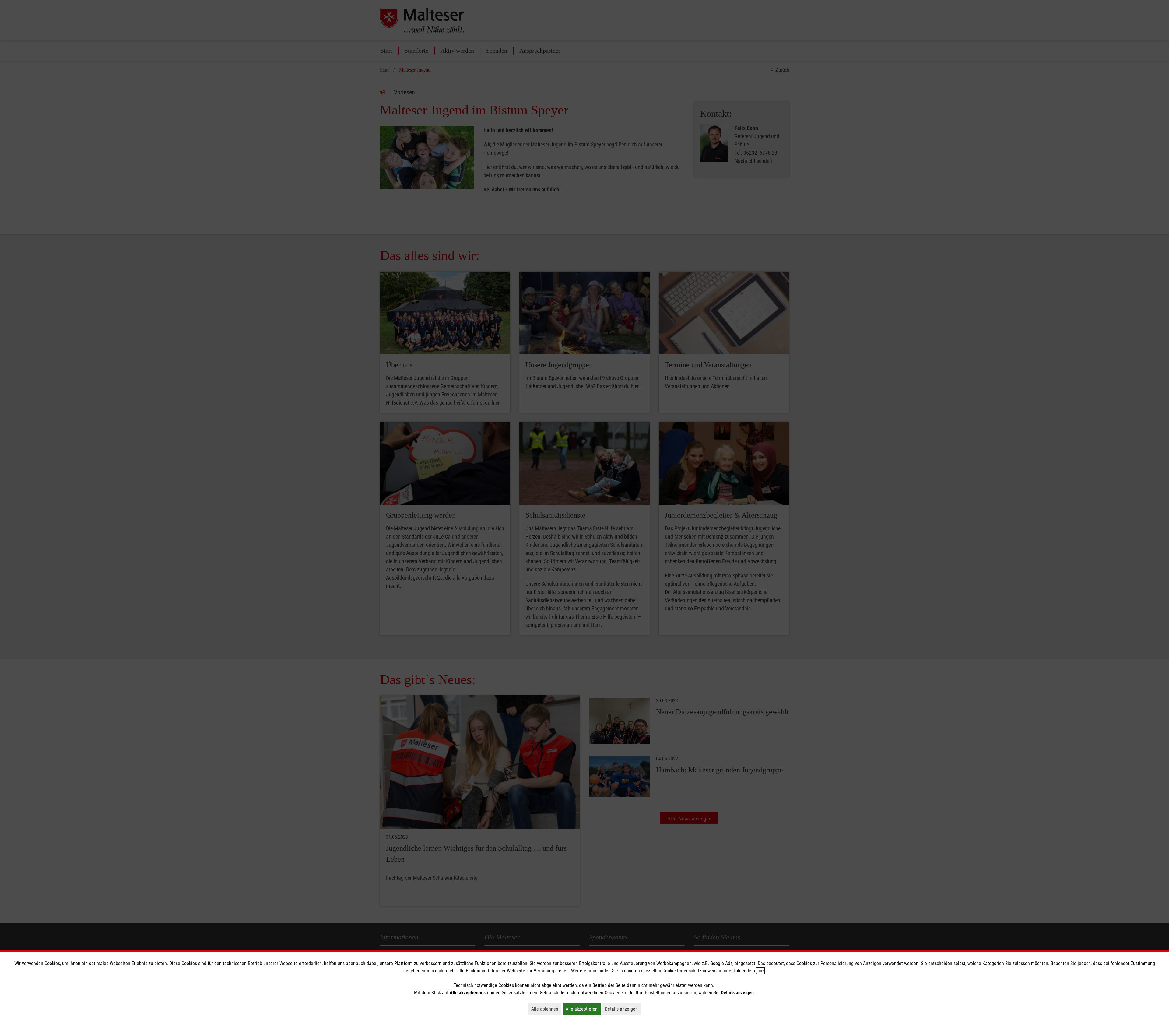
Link (760, 971)
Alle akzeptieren (583, 1009)
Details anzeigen (623, 1009)
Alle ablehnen (546, 1009)
